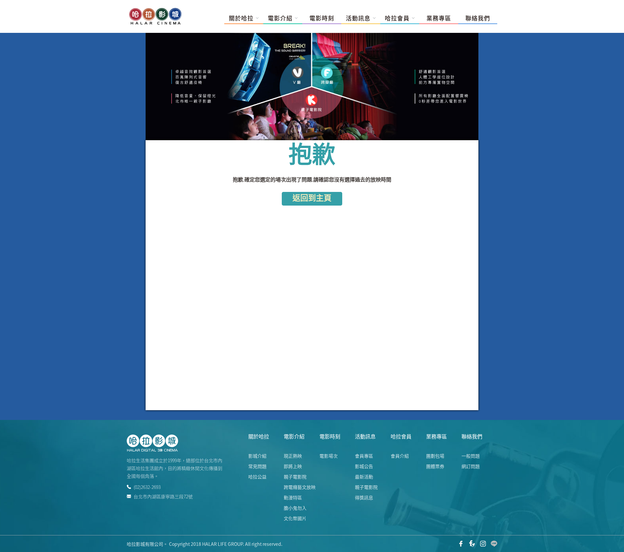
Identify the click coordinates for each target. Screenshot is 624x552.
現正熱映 (293, 455)
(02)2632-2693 (147, 487)
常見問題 (257, 466)
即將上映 (293, 466)
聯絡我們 (477, 18)
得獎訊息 (364, 497)
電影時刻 (321, 18)
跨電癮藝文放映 (300, 487)
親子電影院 (295, 476)
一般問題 (471, 455)
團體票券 (435, 466)
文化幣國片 (295, 518)
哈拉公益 (257, 476)
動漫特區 (293, 497)
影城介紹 (257, 455)
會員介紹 (400, 455)
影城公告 (364, 466)
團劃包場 (435, 455)
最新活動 (364, 476)
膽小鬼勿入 (295, 507)
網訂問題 (471, 466)
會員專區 (364, 455)
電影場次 (328, 455)
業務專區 (438, 18)
